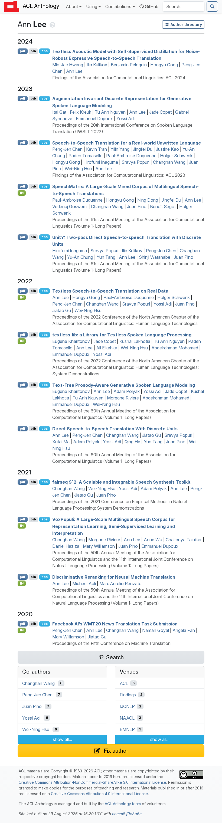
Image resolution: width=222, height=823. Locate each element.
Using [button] (91, 6)
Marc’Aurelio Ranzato (120, 583)
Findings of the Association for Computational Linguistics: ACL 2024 (118, 77)
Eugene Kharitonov (71, 341)
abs (44, 51)
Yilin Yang (119, 149)
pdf (22, 51)
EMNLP (127, 729)
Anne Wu (153, 539)
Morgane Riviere (123, 398)
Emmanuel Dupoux (94, 118)
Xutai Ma (61, 441)
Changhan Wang (169, 162)
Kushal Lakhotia (134, 341)
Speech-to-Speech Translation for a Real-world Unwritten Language (126, 142)
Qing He (132, 441)
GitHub (151, 6)
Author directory (186, 24)
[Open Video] (22, 193)
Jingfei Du (142, 149)
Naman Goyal (155, 630)
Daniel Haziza (65, 546)
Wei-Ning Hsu (78, 168)
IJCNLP (127, 706)
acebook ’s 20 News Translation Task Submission (115, 624)
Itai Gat (59, 112)
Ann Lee (74, 71)
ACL (124, 683)
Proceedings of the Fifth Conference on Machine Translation (111, 643)
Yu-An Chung (80, 257)
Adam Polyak (126, 391)
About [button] (72, 6)
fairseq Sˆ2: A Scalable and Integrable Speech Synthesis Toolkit (121, 482)
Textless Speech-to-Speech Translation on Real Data (110, 291)
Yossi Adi (125, 118)
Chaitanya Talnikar (184, 539)
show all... (62, 739)
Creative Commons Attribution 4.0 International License (99, 793)
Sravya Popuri (135, 162)
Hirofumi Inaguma (100, 162)
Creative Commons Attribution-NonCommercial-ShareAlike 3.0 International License (92, 782)
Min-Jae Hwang (67, 64)
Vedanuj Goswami (69, 206)
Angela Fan (183, 630)
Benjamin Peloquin (129, 64)
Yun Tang (106, 257)
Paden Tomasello (85, 155)
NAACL (127, 717)
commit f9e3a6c (127, 813)
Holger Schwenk (176, 155)
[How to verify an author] (51, 24)
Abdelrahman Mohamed (174, 347)
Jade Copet (160, 112)
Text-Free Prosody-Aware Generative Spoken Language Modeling (123, 385)
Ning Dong (147, 200)
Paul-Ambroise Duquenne (131, 155)
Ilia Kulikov (97, 64)
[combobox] (183, 6)
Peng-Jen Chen (67, 149)
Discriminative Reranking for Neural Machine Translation (113, 577)
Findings (128, 694)
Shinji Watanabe (154, 257)
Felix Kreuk (80, 112)
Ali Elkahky (106, 347)
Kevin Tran (96, 149)
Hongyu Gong (164, 64)
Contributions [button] (118, 6)
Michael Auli (84, 583)
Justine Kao (167, 149)
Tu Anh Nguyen (110, 112)
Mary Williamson (99, 546)
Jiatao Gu (61, 310)
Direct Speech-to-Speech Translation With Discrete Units (115, 428)
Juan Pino (136, 206)
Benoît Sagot (163, 206)
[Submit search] (212, 6)
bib (33, 51)
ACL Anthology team (123, 803)
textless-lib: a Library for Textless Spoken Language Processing (121, 334)
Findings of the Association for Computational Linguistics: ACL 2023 (118, 175)
